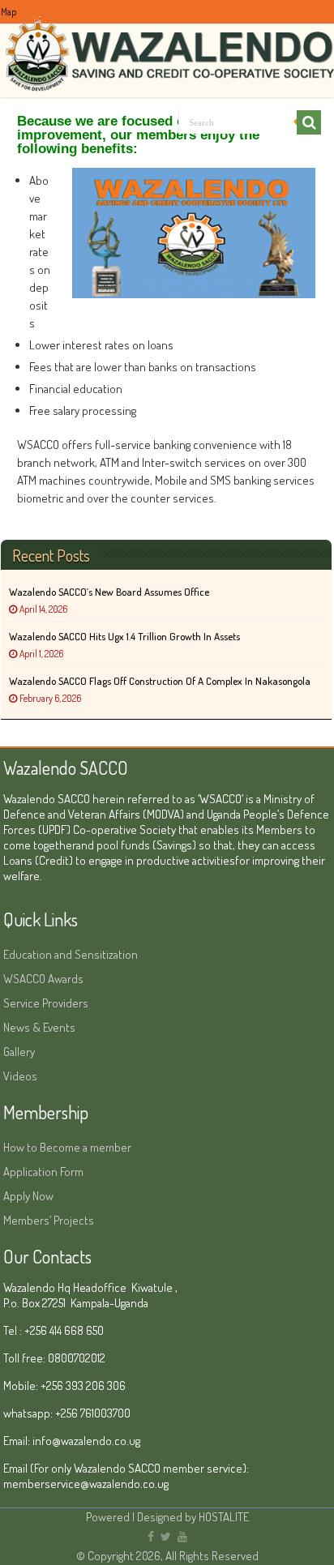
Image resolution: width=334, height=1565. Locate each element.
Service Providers (45, 1003)
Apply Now (28, 1196)
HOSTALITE (224, 1516)
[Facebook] (151, 1536)
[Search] (309, 122)
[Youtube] (182, 1536)
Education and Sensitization (70, 954)
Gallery (19, 1051)
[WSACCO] (167, 47)
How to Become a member (67, 1147)
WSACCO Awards (43, 978)
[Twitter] (166, 1536)
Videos (20, 1076)
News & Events (39, 1027)
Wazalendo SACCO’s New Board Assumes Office (109, 591)
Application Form (43, 1171)
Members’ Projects (48, 1220)
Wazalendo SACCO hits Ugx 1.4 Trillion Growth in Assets (124, 636)
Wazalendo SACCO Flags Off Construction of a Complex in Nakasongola (159, 680)
